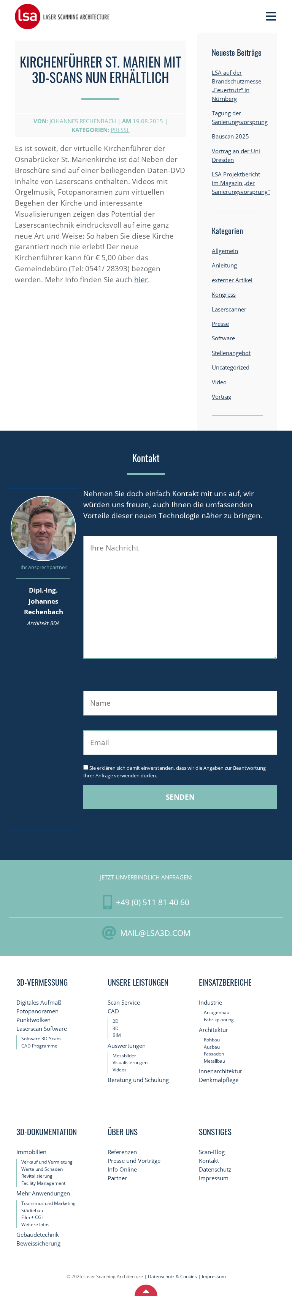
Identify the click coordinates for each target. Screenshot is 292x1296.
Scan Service (124, 1003)
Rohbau (212, 1039)
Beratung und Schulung (138, 1080)
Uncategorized (230, 367)
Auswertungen (127, 1046)
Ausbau (212, 1047)
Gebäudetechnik (37, 1235)
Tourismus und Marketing (48, 1203)
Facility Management (43, 1183)
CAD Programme (39, 1046)
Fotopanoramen (37, 1011)
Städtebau (32, 1210)
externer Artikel (232, 280)
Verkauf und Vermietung (47, 1162)
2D (116, 1021)
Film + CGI (32, 1217)
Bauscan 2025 (230, 136)
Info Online (122, 1169)
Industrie (210, 1003)
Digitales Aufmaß (38, 1003)
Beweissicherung (38, 1243)
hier (141, 279)
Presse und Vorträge (134, 1161)
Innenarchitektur (220, 1071)
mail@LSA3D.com (155, 932)
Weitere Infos (35, 1224)
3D (116, 1028)
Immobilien (31, 1152)
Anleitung (224, 265)
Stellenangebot (231, 353)
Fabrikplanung (219, 1019)
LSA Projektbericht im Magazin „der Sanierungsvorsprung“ (241, 183)
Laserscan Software (41, 1029)
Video (219, 382)
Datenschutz (215, 1169)
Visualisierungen (130, 1062)
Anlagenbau (216, 1012)
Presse (120, 130)
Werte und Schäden (42, 1169)
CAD (113, 1011)
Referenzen (122, 1152)
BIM (117, 1035)
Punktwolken (33, 1020)
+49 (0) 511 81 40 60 (152, 902)
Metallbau (214, 1061)
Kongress (224, 295)
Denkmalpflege (218, 1080)
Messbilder (124, 1055)
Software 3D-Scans (41, 1038)
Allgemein (225, 251)
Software (223, 338)
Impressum (214, 1178)
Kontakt (209, 1161)
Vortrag (221, 397)
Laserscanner (229, 309)
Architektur (213, 1030)
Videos (120, 1069)
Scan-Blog (212, 1152)
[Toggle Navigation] (271, 16)
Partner (117, 1178)
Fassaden (214, 1054)
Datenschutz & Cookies (172, 1276)
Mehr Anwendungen (43, 1193)
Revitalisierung (36, 1176)
